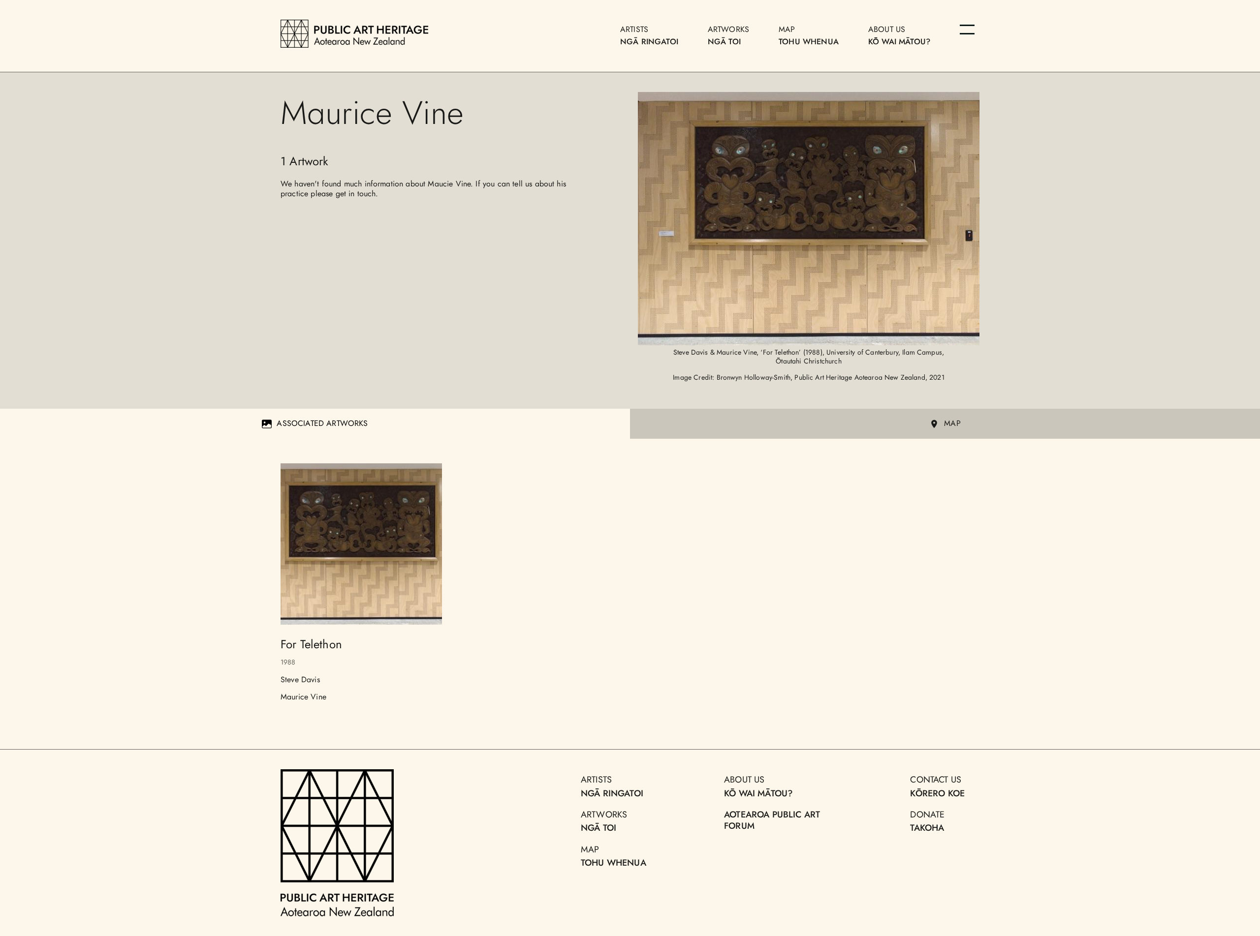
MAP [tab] (952, 423)
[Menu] (967, 29)
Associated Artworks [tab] (322, 423)
